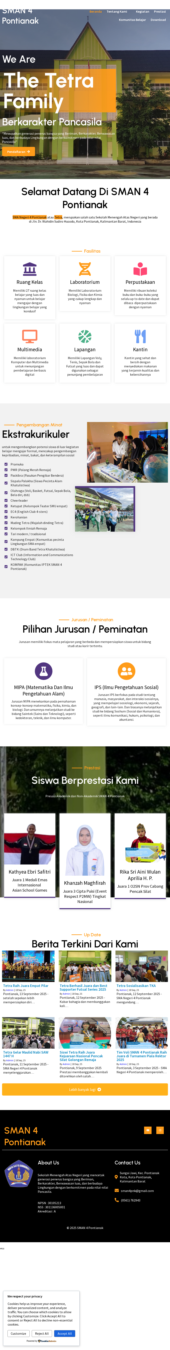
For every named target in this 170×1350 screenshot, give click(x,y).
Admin (9, 990)
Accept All (65, 1333)
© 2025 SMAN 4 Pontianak (85, 1228)
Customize (18, 1333)
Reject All (42, 1333)
